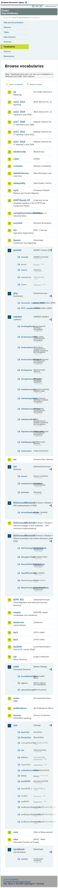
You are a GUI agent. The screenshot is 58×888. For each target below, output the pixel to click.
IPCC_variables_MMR (27, 308)
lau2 (15, 639)
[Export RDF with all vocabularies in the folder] (51, 250)
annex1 (24, 476)
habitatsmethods (27, 419)
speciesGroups (27, 690)
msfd (16, 666)
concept (24, 257)
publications (20, 708)
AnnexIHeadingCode (27, 512)
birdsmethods (27, 347)
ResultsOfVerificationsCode (27, 564)
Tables (6, 32)
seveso (17, 715)
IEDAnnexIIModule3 (23, 523)
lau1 (15, 632)
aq (14, 92)
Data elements (9, 37)
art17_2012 (19, 132)
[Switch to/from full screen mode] (41, 6)
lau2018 (17, 646)
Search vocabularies (16, 84)
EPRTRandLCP (21, 200)
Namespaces (9, 56)
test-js (23, 776)
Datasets (7, 27)
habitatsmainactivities (27, 409)
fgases (17, 240)
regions (24, 683)
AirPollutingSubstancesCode (27, 548)
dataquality (19, 183)
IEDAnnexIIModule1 (23, 503)
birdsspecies (26, 370)
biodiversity (19, 152)
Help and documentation (13, 22)
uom (15, 832)
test (15, 725)
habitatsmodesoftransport (27, 432)
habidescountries (27, 389)
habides (17, 317)
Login (36, 6)
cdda (16, 159)
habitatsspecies (27, 442)
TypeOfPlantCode (27, 573)
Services (7, 51)
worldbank (19, 849)
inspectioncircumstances (27, 483)
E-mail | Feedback (11, 879)
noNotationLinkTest (27, 770)
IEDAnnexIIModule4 (23, 535)
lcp (15, 656)
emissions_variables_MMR (27, 303)
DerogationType (27, 557)
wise (15, 839)
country (24, 859)
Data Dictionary (24, 17)
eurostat (17, 223)
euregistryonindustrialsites (23, 213)
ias (14, 459)
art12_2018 (19, 112)
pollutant (25, 492)
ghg (15, 293)
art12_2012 (19, 102)
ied (15, 466)
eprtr (15, 190)
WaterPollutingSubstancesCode (27, 588)
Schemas (7, 42)
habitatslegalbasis (27, 398)
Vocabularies (9, 47)
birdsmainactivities (27, 337)
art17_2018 (19, 142)
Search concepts (36, 84)
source (24, 270)
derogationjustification (27, 379)
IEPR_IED (18, 599)
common (18, 166)
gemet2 (17, 250)
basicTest (25, 732)
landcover (18, 622)
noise (16, 698)
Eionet (14, 17)
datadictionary (21, 173)
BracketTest (26, 737)
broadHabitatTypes (27, 676)
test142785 (25, 781)
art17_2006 (19, 122)
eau (22, 750)
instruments (26, 451)
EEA (15, 2)
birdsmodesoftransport (27, 359)
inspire (17, 612)
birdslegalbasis (27, 326)
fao (15, 230)
